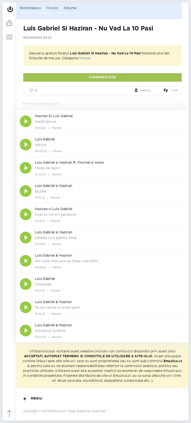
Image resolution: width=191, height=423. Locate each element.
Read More (102, 121)
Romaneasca (30, 8)
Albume (70, 8)
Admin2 (145, 90)
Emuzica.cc (58, 411)
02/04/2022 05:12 (37, 37)
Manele (52, 8)
